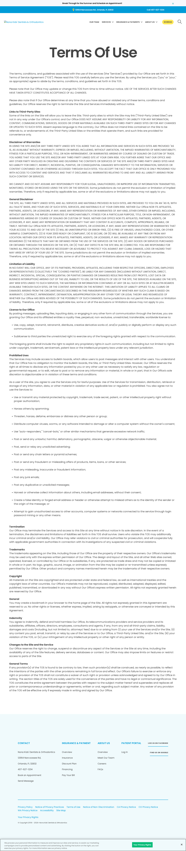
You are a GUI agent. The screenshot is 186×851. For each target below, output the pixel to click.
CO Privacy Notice (148, 807)
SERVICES (106, 22)
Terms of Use (73, 807)
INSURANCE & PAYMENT (76, 743)
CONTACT (24, 743)
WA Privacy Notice (27, 810)
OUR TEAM (94, 22)
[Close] (182, 844)
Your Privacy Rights (28, 817)
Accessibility (47, 810)
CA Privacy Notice (126, 807)
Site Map (61, 810)
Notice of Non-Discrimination (98, 807)
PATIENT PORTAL (131, 743)
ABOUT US (150, 22)
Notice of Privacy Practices (49, 807)
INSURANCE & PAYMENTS (128, 22)
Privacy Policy (25, 807)
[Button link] (180, 22)
